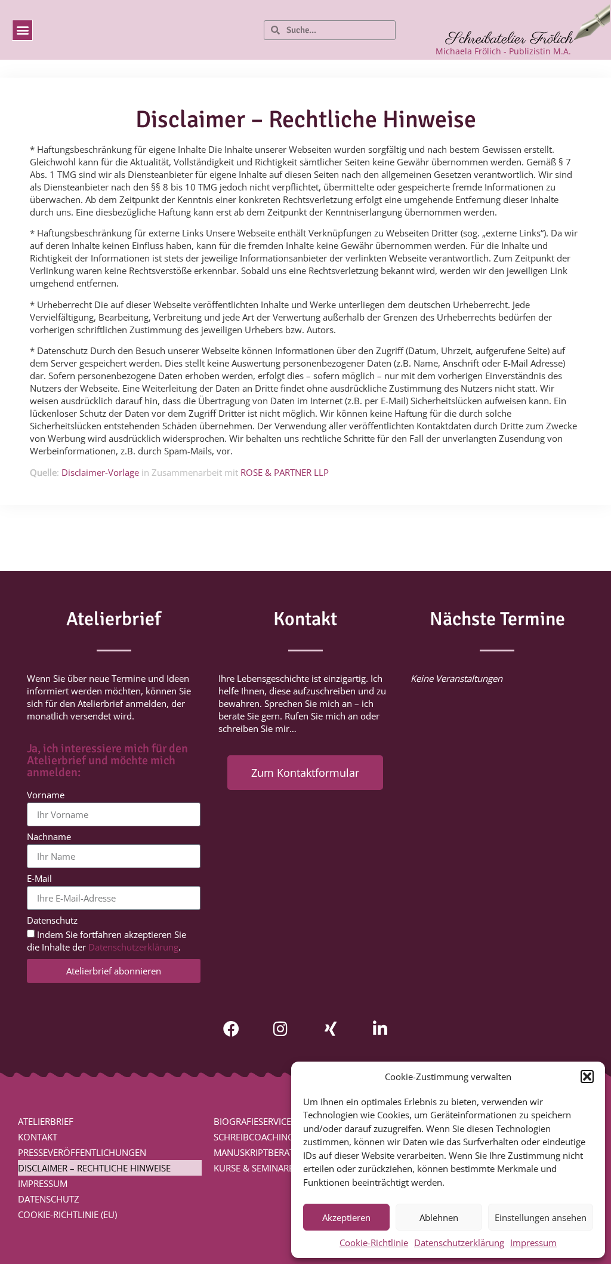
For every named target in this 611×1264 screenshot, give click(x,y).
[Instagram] (281, 1028)
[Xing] (330, 1028)
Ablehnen (438, 1217)
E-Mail (39, 879)
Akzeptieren (346, 1217)
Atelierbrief (45, 1121)
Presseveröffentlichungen (82, 1152)
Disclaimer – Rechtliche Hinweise (94, 1168)
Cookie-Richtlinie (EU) (67, 1214)
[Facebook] (231, 1028)
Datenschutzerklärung (459, 1242)
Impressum (533, 1242)
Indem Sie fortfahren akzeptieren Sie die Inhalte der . (106, 941)
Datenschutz (52, 921)
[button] (587, 1076)
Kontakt (37, 1137)
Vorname (45, 796)
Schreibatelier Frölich (509, 39)
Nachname (49, 837)
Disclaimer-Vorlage (100, 472)
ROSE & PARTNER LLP (284, 472)
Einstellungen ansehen (541, 1217)
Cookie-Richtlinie (374, 1242)
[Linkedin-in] (380, 1028)
